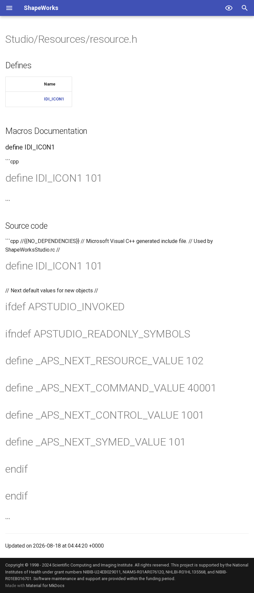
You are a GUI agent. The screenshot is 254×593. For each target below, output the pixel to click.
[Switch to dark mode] (228, 8)
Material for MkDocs (45, 585)
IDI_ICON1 (54, 98)
